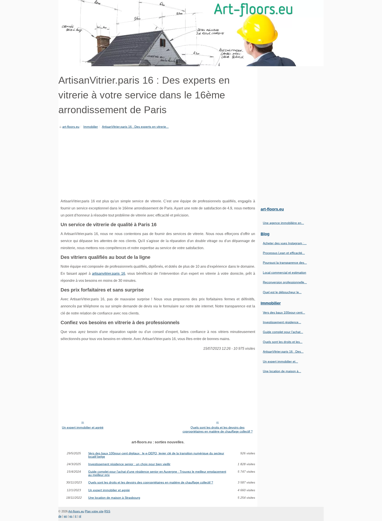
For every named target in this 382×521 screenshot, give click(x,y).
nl (80, 516)
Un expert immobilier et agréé (82, 427)
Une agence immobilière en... (283, 223)
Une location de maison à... (282, 371)
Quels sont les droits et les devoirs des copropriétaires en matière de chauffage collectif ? (218, 429)
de (59, 516)
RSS (107, 511)
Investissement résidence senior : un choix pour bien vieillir (129, 464)
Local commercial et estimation (284, 272)
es (71, 516)
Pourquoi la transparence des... (285, 262)
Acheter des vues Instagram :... (285, 243)
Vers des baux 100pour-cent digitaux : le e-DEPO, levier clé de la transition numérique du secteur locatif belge (156, 455)
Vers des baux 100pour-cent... (284, 312)
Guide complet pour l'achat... (283, 332)
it (75, 516)
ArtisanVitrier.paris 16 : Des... (283, 351)
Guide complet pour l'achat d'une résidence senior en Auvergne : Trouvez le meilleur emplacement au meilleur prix (157, 473)
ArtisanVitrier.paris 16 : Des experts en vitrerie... (135, 126)
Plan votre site (94, 511)
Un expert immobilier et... (280, 361)
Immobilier (90, 126)
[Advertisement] (157, 162)
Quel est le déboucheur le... (282, 292)
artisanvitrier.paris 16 (108, 273)
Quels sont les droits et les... (282, 342)
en (65, 516)
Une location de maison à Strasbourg (114, 497)
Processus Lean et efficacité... (284, 253)
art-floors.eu (70, 126)
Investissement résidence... (282, 322)
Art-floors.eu (76, 511)
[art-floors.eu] (191, 33)
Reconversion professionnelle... (285, 282)
